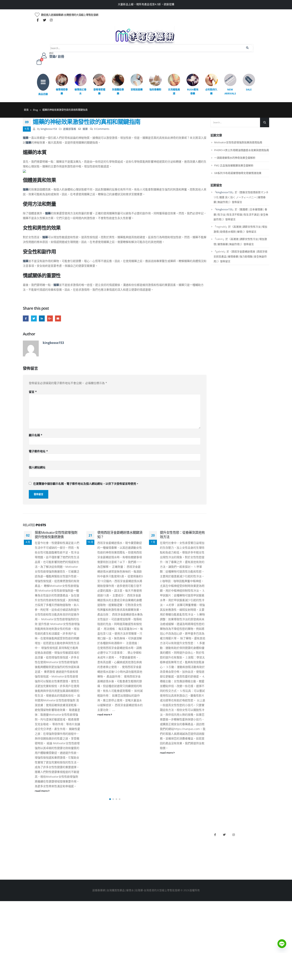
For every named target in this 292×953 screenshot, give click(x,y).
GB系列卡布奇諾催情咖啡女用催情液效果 (237, 173)
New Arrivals (230, 91)
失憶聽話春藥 (118, 91)
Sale (249, 89)
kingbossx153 (49, 129)
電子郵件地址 (38, 451)
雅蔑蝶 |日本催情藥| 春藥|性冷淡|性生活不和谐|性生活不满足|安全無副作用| (241, 214)
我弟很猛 (153, 866)
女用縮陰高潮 (174, 91)
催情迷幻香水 (80, 91)
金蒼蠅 (89, 839)
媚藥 (85, 129)
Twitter (34, 318)
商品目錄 (43, 94)
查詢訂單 (28, 846)
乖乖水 (89, 832)
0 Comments (101, 129)
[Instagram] (51, 20)
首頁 (26, 110)
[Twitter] (44, 20)
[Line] (281, 943)
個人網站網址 (37, 467)
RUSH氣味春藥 (192, 91)
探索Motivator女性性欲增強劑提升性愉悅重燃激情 (56, 534)
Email (58, 318)
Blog (35, 110)
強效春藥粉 (155, 89)
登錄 (25, 866)
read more (41, 791)
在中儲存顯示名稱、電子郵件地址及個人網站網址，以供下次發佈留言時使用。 (86, 483)
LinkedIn (42, 318)
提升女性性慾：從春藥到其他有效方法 (182, 534)
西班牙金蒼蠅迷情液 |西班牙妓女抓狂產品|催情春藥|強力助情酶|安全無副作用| (240, 256)
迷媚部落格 (69, 129)
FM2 (88, 846)
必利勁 (152, 839)
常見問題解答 (30, 839)
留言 (33, 392)
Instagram (234, 835)
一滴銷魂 (90, 859)
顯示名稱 (35, 435)
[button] (110, 799)
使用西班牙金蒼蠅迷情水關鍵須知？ (119, 534)
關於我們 (28, 832)
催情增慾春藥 (62, 91)
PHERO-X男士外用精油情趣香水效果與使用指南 (241, 150)
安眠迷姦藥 (137, 89)
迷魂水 (89, 853)
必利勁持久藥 (211, 91)
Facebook (26, 318)
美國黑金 (153, 832)
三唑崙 (89, 866)
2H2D (151, 846)
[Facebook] (38, 20)
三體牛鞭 (153, 853)
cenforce (153, 859)
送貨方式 (28, 853)
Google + (50, 318)
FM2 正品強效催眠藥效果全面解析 (233, 165)
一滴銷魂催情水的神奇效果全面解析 (234, 157)
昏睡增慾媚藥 (99, 91)
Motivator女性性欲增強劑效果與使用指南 (238, 142)
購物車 (27, 859)
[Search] (247, 47)
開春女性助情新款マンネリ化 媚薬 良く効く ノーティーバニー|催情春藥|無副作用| (241, 197)
